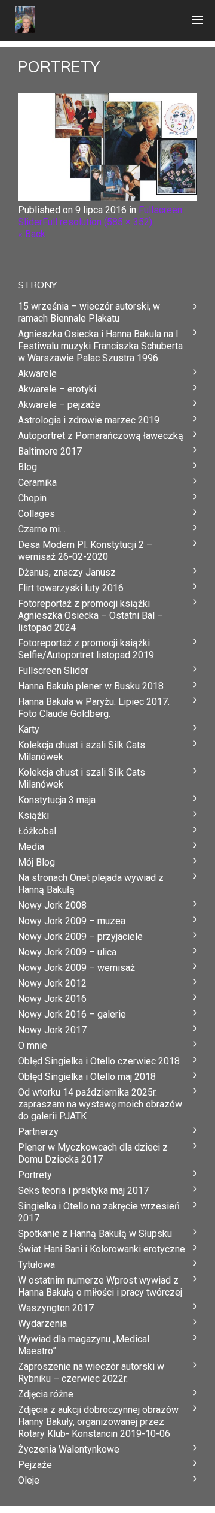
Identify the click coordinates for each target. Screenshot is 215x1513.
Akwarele (37, 373)
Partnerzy (38, 1131)
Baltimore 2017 (50, 451)
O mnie (32, 1045)
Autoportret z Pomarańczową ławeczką (100, 435)
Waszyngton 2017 (56, 1308)
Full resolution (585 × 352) (97, 222)
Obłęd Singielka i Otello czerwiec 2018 (99, 1061)
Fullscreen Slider (53, 670)
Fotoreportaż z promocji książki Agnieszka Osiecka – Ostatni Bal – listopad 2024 (90, 615)
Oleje (28, 1480)
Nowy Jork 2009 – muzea (71, 921)
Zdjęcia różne (45, 1394)
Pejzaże (35, 1464)
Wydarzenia (42, 1323)
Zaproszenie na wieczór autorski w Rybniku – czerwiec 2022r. (91, 1372)
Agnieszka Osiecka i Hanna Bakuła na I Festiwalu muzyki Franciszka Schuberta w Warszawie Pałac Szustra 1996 (100, 346)
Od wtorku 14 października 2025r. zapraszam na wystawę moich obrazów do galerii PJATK (100, 1104)
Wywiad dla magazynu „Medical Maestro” (83, 1345)
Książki (33, 815)
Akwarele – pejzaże (59, 404)
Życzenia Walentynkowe (68, 1449)
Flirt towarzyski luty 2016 (71, 588)
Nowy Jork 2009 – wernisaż (76, 967)
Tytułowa (36, 1264)
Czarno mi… (42, 529)
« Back (31, 234)
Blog (27, 467)
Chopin (32, 498)
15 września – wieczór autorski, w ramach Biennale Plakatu (89, 312)
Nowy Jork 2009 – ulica (67, 952)
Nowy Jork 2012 (52, 983)
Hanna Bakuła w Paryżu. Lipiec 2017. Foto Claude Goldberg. (94, 707)
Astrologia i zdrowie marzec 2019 (88, 420)
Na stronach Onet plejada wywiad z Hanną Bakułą (91, 883)
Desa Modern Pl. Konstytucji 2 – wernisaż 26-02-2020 (85, 550)
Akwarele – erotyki (57, 389)
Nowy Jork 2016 (52, 998)
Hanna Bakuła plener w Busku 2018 (91, 686)
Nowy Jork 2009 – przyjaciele (80, 936)
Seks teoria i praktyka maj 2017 (83, 1190)
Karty (28, 729)
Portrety (35, 1175)
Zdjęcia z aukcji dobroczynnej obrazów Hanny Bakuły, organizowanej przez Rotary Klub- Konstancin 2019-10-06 (98, 1421)
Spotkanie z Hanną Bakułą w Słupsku (95, 1233)
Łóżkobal (37, 831)
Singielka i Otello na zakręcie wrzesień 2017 (99, 1212)
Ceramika (37, 482)
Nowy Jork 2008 (52, 905)
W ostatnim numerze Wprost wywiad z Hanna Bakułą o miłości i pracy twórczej (100, 1286)
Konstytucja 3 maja (57, 800)
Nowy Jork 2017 (52, 1030)
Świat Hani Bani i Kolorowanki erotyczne (101, 1249)
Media (31, 846)
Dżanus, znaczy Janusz (67, 572)
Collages (36, 513)
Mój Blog (36, 862)
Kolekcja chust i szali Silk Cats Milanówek (81, 750)
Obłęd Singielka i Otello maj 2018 (87, 1076)
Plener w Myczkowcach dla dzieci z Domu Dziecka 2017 (93, 1153)
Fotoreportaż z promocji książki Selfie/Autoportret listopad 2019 (86, 649)
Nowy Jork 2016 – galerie (72, 1014)
